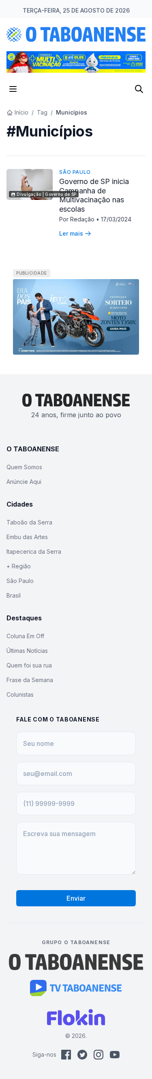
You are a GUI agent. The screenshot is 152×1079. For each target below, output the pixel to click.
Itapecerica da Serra (33, 551)
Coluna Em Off (25, 636)
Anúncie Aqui (23, 481)
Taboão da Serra (29, 522)
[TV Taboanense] (76, 988)
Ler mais (71, 233)
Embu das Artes (27, 536)
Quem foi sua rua (29, 665)
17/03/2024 (116, 219)
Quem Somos (24, 467)
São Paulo (74, 172)
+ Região (18, 566)
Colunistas (20, 694)
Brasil (13, 595)
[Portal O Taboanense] (76, 962)
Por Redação (77, 219)
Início (21, 112)
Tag (42, 112)
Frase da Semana (29, 679)
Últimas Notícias (27, 650)
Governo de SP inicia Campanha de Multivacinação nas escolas (94, 195)
